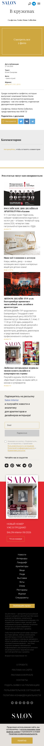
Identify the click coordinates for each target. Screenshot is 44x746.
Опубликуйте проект (22, 606)
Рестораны (22, 590)
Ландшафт (22, 562)
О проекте (22, 664)
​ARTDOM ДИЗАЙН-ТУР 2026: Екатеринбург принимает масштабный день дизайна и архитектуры (19, 303)
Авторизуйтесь (9, 149)
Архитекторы (22, 566)
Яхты (22, 582)
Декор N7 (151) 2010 (12, 84)
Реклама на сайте (22, 670)
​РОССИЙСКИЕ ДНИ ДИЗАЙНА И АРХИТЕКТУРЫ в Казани (21, 210)
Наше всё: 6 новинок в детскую (19, 257)
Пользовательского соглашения (21, 446)
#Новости (7, 229)
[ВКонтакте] (26, 121)
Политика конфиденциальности (22, 695)
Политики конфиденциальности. (23, 734)
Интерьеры (22, 558)
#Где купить (8, 270)
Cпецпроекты (22, 597)
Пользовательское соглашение (22, 690)
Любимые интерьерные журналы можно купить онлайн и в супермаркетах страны (21, 370)
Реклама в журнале (22, 675)
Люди (22, 574)
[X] (21, 121)
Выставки (22, 578)
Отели (22, 586)
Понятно (22, 741)
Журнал (22, 593)
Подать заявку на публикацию (22, 685)
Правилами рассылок (16, 450)
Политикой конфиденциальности (21, 448)
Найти (29, 3)
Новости (22, 554)
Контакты (22, 680)
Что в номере (15, 539)
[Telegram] (32, 121)
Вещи (22, 570)
